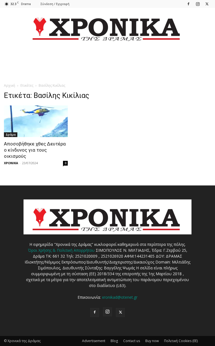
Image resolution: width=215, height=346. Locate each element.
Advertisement (93, 340)
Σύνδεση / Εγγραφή (55, 4)
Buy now (152, 340)
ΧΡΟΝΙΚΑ (11, 163)
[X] (207, 4)
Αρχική (9, 85)
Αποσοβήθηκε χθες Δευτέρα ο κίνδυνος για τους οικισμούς (35, 150)
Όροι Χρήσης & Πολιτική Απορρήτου (61, 250)
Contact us (131, 340)
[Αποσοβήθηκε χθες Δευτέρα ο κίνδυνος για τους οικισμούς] (36, 121)
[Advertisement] (107, 70)
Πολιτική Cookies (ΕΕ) (181, 340)
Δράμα (11, 134)
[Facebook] (188, 4)
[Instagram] (197, 4)
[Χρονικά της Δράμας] (107, 26)
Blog (114, 340)
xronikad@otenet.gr (119, 297)
